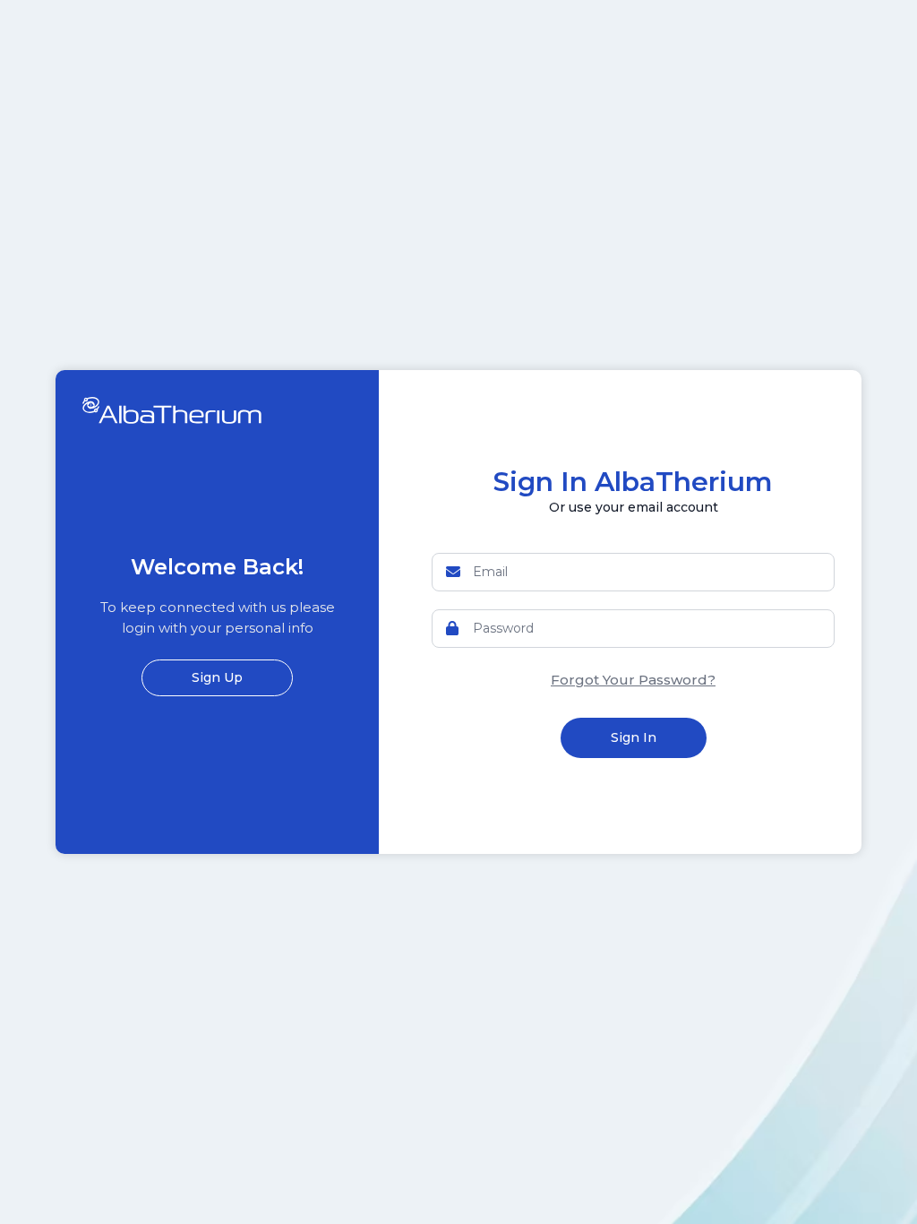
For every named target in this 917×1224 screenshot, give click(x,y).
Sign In (633, 737)
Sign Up (217, 677)
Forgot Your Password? (633, 679)
